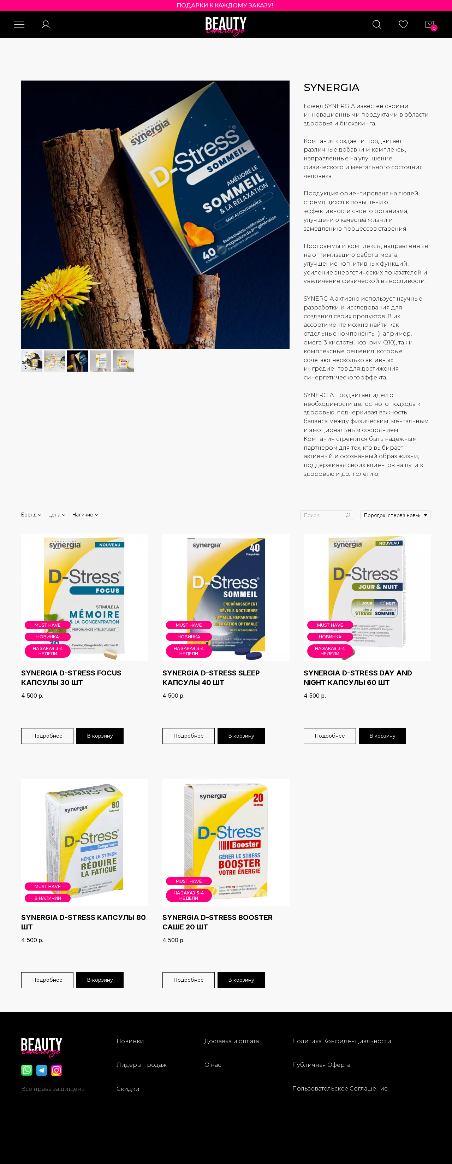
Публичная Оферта (321, 1065)
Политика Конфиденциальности (341, 1041)
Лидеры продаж (142, 1065)
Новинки (130, 1041)
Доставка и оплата (231, 1041)
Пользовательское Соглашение (340, 1088)
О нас (212, 1065)
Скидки (128, 1089)
